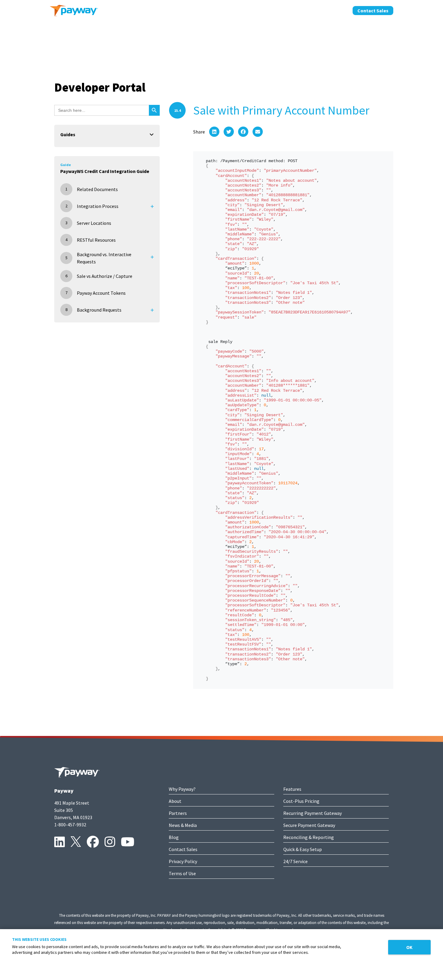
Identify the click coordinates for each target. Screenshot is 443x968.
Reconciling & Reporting (308, 837)
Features (292, 789)
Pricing (248, 10)
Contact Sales (372, 11)
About (272, 10)
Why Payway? (182, 789)
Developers (300, 10)
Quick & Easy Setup (302, 849)
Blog (174, 837)
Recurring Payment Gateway (312, 813)
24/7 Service (295, 861)
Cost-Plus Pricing (301, 801)
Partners (178, 813)
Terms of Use (182, 873)
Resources (333, 10)
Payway (64, 790)
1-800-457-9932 (70, 825)
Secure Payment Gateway (309, 825)
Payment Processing (209, 10)
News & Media (183, 825)
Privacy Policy (183, 861)
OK (409, 947)
